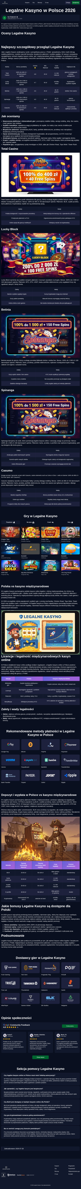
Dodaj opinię (70, 1026)
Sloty (69, 522)
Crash (49, 522)
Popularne (9, 522)
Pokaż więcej (40, 1057)
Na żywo (29, 522)
